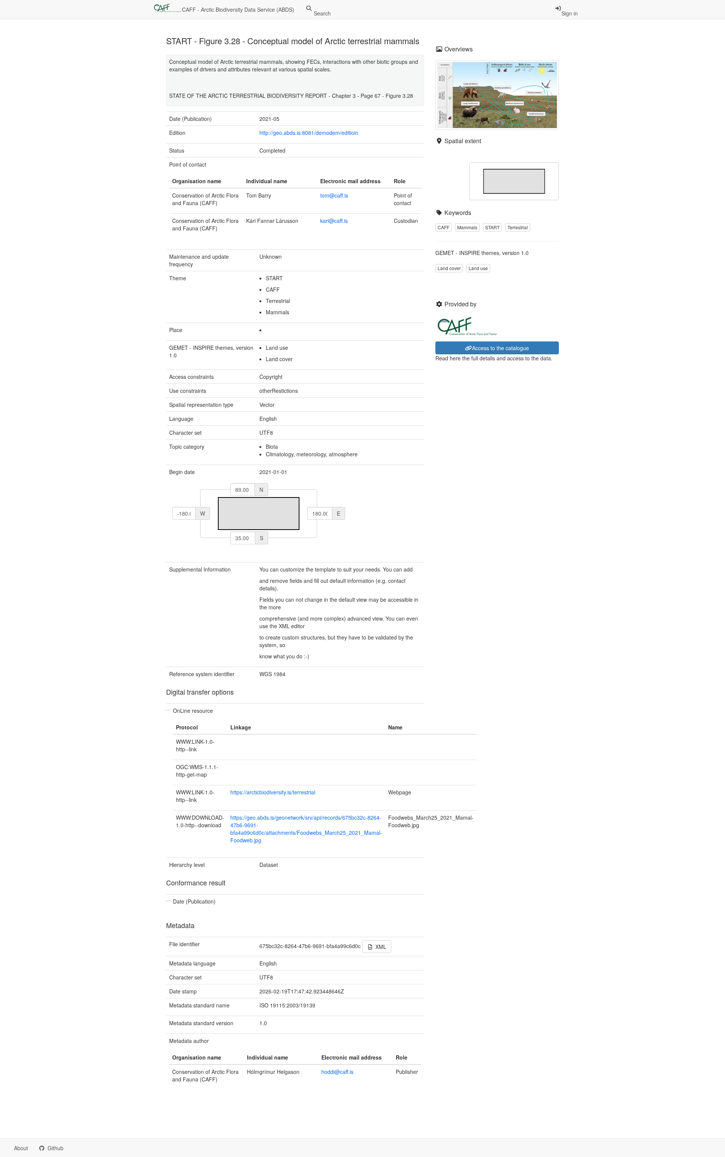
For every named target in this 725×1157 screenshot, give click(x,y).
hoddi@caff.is (337, 1071)
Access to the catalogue (500, 348)
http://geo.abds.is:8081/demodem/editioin (308, 132)
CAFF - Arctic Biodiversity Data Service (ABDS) (238, 9)
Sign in (569, 13)
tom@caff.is (334, 195)
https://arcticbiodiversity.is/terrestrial (272, 792)
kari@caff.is (334, 220)
